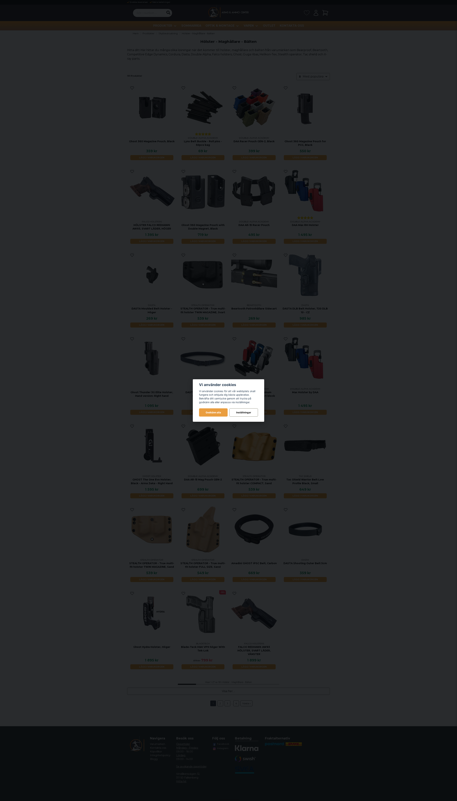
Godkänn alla (213, 412)
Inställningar (243, 412)
